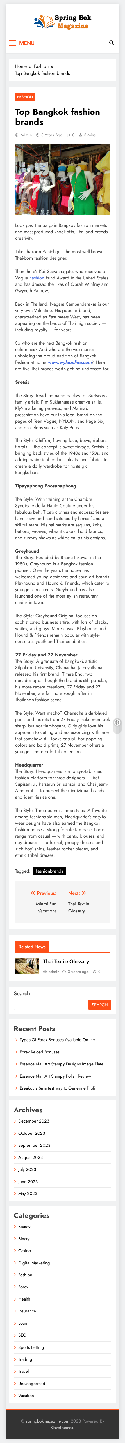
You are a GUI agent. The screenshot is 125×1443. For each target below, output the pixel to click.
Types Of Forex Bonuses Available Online (57, 1040)
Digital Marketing (34, 1263)
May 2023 (27, 1193)
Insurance (27, 1311)
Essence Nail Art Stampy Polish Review (55, 1076)
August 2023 (30, 1157)
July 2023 (27, 1169)
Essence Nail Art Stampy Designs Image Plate (61, 1064)
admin (26, 135)
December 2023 (33, 1121)
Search (22, 993)
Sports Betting (31, 1347)
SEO (22, 1335)
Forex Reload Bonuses (40, 1052)
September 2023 (34, 1145)
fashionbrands (49, 871)
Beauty (24, 1226)
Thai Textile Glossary (66, 961)
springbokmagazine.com (47, 1421)
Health (24, 1299)
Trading (25, 1359)
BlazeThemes (62, 1427)
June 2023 (28, 1181)
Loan (22, 1323)
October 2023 (31, 1133)
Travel (23, 1371)
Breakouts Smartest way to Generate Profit (58, 1088)
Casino (24, 1251)
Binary (24, 1239)
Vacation (26, 1395)
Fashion (25, 97)
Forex (23, 1287)
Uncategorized (31, 1383)
